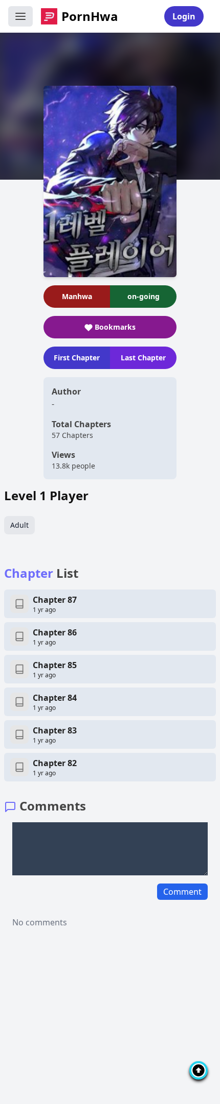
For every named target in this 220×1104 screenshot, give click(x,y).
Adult (19, 525)
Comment (182, 891)
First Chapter (77, 357)
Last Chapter (143, 357)
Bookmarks (115, 327)
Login (183, 16)
